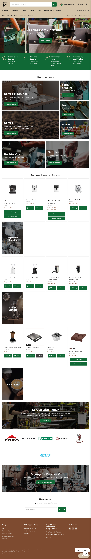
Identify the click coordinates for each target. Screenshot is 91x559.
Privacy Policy (22, 550)
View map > (50, 538)
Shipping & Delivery (8, 536)
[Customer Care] (56, 61)
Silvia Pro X (51, 204)
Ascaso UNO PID (9, 204)
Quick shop (13, 212)
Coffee (24, 11)
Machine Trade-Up (83, 11)
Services (23, 16)
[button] (5, 35)
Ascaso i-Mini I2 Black (33, 278)
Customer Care (6, 531)
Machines (5, 11)
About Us (4, 550)
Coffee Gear (48, 11)
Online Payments (29, 531)
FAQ (3, 528)
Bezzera (71, 201)
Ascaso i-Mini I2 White (11, 278)
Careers (4, 539)
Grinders (15, 11)
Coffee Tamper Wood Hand (12, 348)
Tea (39, 11)
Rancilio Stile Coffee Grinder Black (75, 279)
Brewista (28, 349)
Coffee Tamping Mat (75, 351)
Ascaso (5, 205)
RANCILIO (72, 281)
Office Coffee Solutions (10, 16)
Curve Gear (7, 349)
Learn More (45, 40)
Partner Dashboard (30, 528)
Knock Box (50, 348)
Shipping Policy (13, 550)
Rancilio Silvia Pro (31, 200)
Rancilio (28, 201)
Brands (58, 11)
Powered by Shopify (7, 554)
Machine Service (7, 533)
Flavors (32, 11)
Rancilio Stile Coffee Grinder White (53, 279)
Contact (30, 16)
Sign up (62, 510)
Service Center (84, 16)
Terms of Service (41, 550)
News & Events (72, 16)
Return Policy (31, 550)
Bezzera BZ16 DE (75, 200)
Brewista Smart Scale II (33, 348)
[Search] (54, 4)
